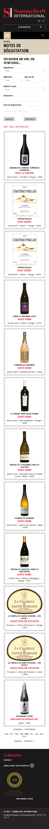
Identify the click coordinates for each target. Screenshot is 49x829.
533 (41, 734)
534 (24, 736)
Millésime (8, 77)
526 (6, 734)
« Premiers (17, 729)
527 (11, 734)
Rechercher (8, 95)
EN (43, 21)
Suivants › (18, 741)
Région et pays (10, 86)
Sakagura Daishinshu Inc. (24, 719)
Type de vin (29, 77)
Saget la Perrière (24, 173)
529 (21, 734)
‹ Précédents (30, 729)
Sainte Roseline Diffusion (24, 621)
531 (31, 734)
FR (39, 21)
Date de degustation (12, 105)
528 (16, 734)
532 (36, 734)
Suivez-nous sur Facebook (16, 765)
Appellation (8, 67)
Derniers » (29, 741)
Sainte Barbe (24, 319)
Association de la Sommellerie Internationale (14, 783)
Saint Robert (24, 221)
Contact (8, 760)
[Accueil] (24, 12)
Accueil (7, 41)
